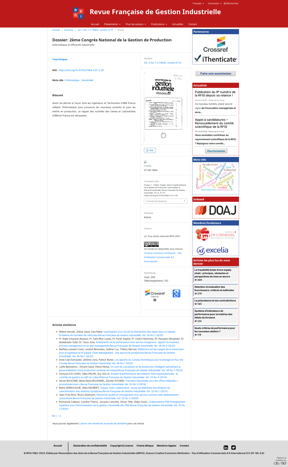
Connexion (214, 3)
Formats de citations (156, 201)
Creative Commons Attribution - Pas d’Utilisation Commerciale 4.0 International (163, 257)
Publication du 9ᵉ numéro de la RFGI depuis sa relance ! (215, 93)
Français (197, 3)
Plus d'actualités (216, 151)
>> (59, 415)
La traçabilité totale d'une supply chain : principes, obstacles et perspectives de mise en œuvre (212, 273)
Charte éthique (145, 445)
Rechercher (232, 3)
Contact (192, 24)
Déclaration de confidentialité (90, 445)
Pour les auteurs (135, 24)
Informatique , (73, 80)
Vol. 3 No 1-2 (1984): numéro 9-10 (95, 30)
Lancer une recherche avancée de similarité (103, 423)
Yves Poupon (60, 59)
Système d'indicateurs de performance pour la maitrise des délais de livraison (213, 314)
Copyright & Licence (121, 445)
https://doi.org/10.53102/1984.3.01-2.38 (81, 70)
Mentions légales (166, 445)
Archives (68, 30)
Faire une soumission (215, 73)
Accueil (95, 24)
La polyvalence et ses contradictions (215, 300)
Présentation (111, 24)
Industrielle (87, 80)
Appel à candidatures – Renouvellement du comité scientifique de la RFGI (214, 123)
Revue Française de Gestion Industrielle (155, 12)
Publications (158, 24)
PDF (151, 150)
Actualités (177, 24)
